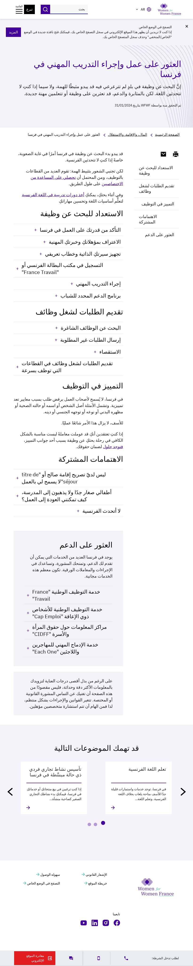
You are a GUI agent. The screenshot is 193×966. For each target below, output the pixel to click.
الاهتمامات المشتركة (148, 219)
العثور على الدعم (159, 234)
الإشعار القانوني (96, 874)
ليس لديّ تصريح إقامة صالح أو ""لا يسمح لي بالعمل (64, 478)
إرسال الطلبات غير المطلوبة (90, 339)
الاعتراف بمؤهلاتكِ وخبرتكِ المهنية (85, 241)
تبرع (29, 9)
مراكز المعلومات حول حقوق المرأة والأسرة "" (69, 630)
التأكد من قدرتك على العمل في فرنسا (80, 229)
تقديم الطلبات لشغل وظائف (156, 188)
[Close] (186, 26)
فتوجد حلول (113, 446)
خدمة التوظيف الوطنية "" (66, 595)
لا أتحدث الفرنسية (101, 510)
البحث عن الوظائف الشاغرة (91, 327)
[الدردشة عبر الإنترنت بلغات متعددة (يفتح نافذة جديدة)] (69, 958)
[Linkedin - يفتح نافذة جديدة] (95, 923)
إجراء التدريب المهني (98, 283)
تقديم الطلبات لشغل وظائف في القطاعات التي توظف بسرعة (67, 367)
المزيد (13, 32)
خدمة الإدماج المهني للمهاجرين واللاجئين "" (65, 648)
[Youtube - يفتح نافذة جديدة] (83, 923)
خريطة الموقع (97, 883)
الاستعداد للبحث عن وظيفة (156, 170)
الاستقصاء (110, 351)
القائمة (19, 6)
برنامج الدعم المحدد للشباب (90, 295)
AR (143, 9)
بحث (45, 9)
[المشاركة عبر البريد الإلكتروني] (161, 154)
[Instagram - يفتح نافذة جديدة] (106, 923)
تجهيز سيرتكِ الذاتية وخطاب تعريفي (83, 253)
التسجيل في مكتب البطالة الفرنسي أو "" (62, 268)
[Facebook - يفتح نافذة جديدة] (117, 923)
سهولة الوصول (50, 874)
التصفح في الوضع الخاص (43, 883)
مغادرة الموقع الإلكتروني (35, 958)
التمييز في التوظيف (157, 204)
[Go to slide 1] (103, 822)
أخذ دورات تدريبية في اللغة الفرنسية (53, 194)
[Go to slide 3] (89, 824)
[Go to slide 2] (95, 824)
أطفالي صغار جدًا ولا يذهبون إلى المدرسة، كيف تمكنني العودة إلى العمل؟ (67, 496)
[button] (183, 792)
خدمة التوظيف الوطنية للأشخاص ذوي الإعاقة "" (67, 613)
